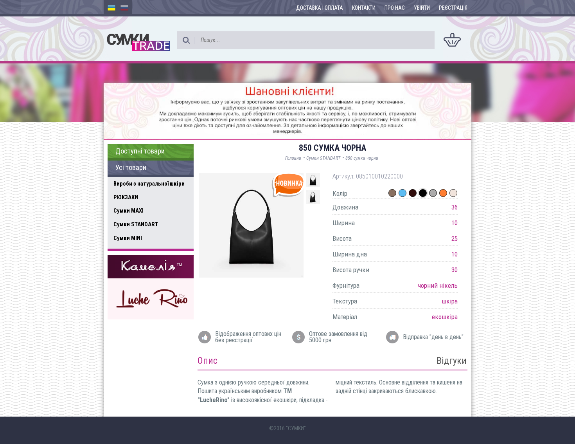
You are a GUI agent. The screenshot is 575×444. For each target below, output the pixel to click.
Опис (207, 360)
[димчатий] (392, 193)
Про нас (395, 8)
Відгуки (452, 360)
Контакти (364, 8)
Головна (293, 158)
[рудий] (443, 193)
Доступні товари (140, 151)
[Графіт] (433, 193)
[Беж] (453, 193)
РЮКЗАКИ (125, 197)
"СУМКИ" (296, 428)
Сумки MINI (127, 238)
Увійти (422, 8)
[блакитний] (402, 193)
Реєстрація (453, 8)
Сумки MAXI (128, 210)
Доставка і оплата (319, 8)
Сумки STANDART (135, 224)
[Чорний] (423, 193)
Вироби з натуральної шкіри (149, 183)
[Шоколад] (412, 193)
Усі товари (130, 167)
